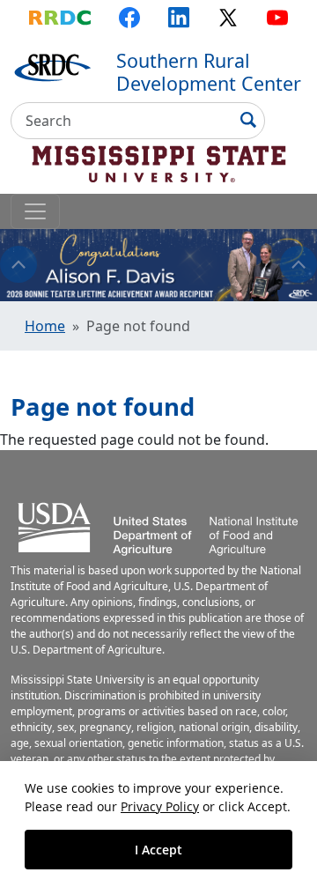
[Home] (53, 66)
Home (45, 326)
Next (298, 264)
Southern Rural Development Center (208, 72)
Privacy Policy (160, 806)
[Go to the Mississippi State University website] (158, 161)
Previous (18, 264)
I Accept (158, 849)
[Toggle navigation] (35, 211)
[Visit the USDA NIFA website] (158, 526)
